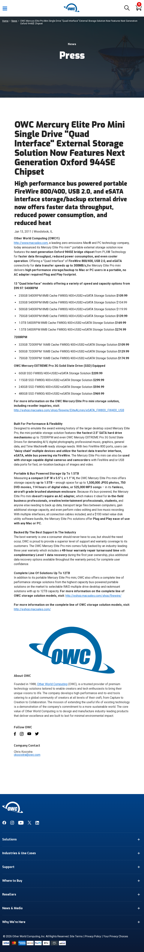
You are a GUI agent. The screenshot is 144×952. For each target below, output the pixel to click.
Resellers (9, 894)
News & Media (12, 908)
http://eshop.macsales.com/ (32, 609)
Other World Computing (52, 684)
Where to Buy (12, 881)
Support (8, 867)
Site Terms (76, 936)
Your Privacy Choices (115, 936)
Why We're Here (13, 922)
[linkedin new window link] (37, 823)
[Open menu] (5, 8)
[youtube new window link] (21, 823)
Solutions (9, 839)
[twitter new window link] (29, 823)
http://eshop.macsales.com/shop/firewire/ (93, 595)
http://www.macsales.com (31, 243)
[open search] (127, 8)
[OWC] (72, 11)
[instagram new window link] (12, 823)
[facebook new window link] (4, 823)
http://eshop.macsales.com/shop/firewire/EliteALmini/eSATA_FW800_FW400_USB (69, 410)
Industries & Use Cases (19, 853)
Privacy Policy (93, 936)
